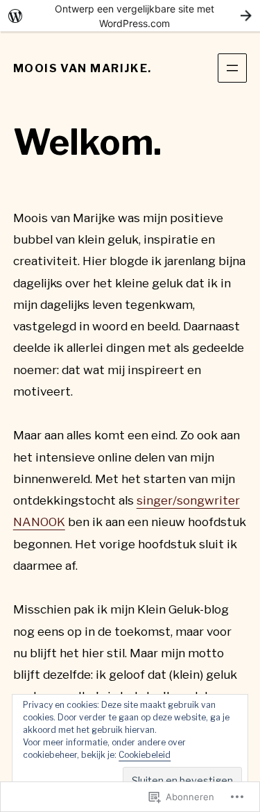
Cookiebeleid (145, 755)
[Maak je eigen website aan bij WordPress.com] (130, 15)
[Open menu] (232, 68)
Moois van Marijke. (82, 68)
